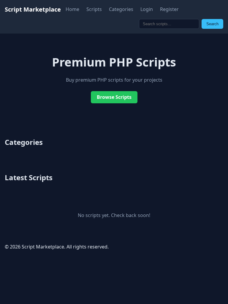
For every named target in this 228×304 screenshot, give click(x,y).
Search (212, 24)
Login (146, 9)
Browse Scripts (114, 97)
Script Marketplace (33, 9)
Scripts (94, 9)
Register (169, 9)
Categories (121, 9)
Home (72, 9)
